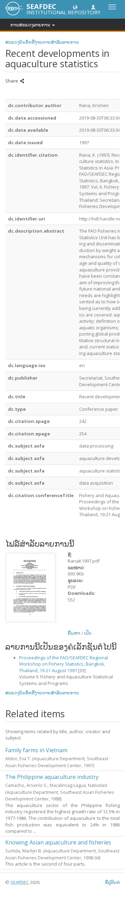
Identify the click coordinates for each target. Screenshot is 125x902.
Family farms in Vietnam (36, 750)
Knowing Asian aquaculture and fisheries (58, 842)
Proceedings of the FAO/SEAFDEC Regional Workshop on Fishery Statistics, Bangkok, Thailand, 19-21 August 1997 (63, 664)
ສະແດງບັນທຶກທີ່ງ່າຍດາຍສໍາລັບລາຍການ (42, 42)
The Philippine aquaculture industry (52, 777)
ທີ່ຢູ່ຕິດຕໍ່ (112, 882)
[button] (75, 6)
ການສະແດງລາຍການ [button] (30, 24)
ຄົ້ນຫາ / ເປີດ (80, 633)
